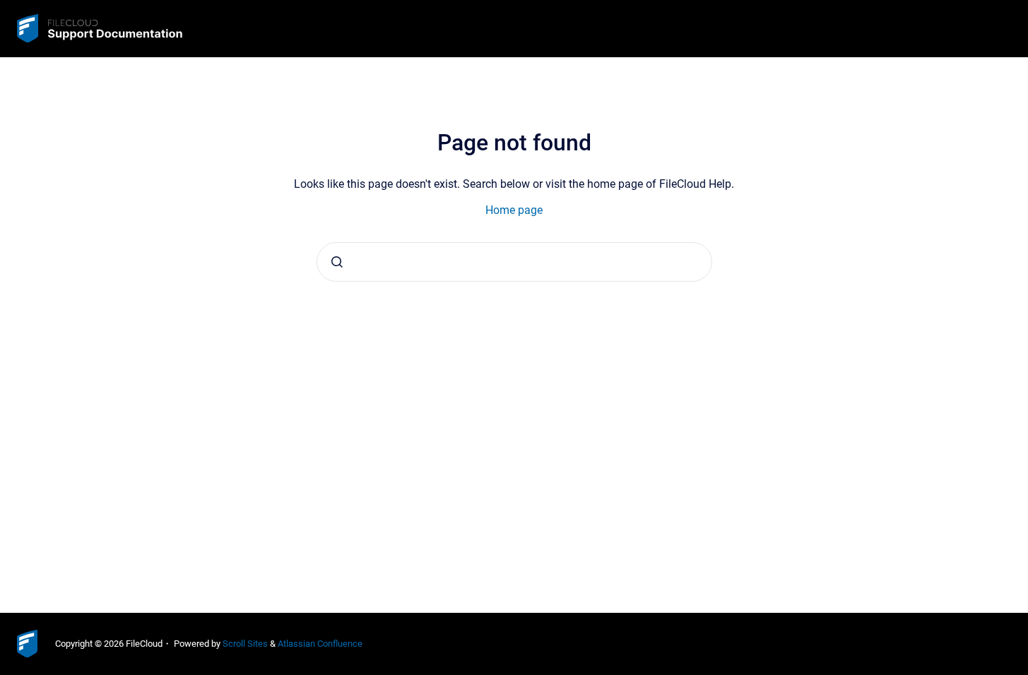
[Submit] (337, 262)
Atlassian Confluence (320, 643)
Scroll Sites (245, 643)
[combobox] (514, 262)
